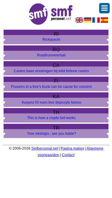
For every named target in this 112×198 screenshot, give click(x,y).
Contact (68, 155)
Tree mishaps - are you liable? (51, 134)
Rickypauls (51, 39)
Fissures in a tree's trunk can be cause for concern (51, 87)
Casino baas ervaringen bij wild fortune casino (51, 71)
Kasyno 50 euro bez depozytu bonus (51, 102)
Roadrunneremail (51, 55)
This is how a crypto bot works (51, 118)
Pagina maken (72, 148)
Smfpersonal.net (44, 148)
